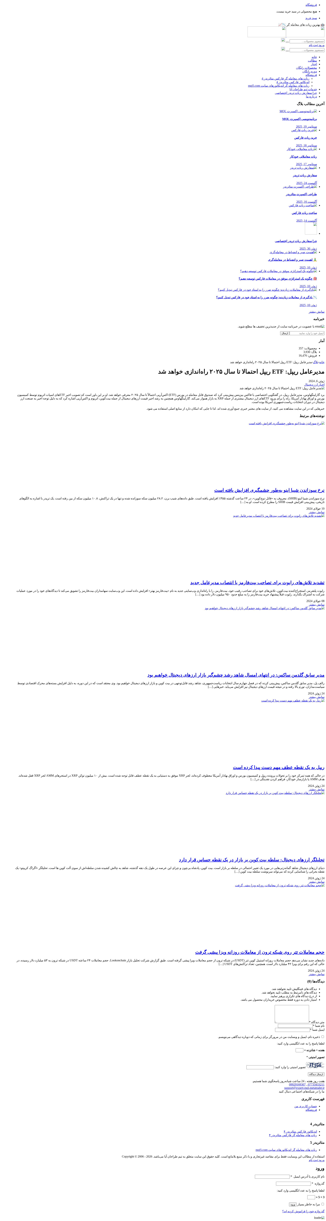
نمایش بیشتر (316, 311)
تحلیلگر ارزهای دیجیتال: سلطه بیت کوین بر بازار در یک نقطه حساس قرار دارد (251, 859)
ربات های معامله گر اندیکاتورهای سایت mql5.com (286, 1149)
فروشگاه (311, 4)
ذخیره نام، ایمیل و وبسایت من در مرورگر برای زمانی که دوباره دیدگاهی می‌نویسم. (269, 1036)
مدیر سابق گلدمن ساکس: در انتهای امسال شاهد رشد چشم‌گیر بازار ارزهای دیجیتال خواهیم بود (236, 674)
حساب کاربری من (305, 1106)
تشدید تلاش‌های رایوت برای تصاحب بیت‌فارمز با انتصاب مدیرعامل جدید (257, 582)
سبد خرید (311, 18)
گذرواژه (318, 1183)
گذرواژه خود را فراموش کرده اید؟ (303, 1211)
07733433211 (315, 1084)
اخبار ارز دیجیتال (314, 384)
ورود (321, 45)
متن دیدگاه (316, 1022)
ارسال (285, 333)
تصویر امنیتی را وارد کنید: (290, 1067)
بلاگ (315, 362)
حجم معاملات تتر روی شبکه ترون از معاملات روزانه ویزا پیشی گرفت (259, 952)
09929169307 (297, 1084)
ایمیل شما (318, 1029)
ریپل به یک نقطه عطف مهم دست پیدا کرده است (278, 767)
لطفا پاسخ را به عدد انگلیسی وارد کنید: (300, 1043)
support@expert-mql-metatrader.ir (304, 1087)
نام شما (319, 1025)
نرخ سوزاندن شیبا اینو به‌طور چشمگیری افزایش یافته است (269, 490)
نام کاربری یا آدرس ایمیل (307, 1176)
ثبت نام (313, 45)
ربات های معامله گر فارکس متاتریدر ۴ (293, 1135)
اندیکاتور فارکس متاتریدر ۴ (300, 1131)
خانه (321, 362)
